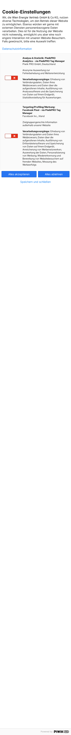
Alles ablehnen (54, 174)
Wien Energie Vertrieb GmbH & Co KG (35, 17)
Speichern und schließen (35, 181)
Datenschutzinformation (17, 48)
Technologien (20, 20)
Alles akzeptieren (19, 174)
